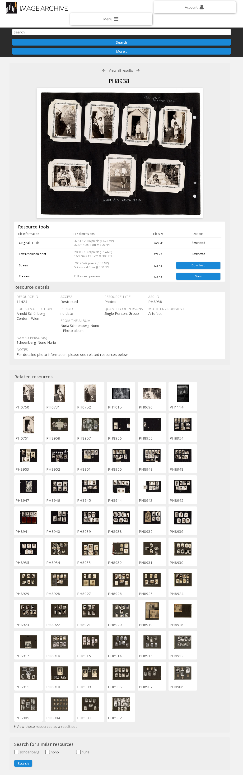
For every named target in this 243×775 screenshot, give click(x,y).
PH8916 (53, 655)
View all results (121, 70)
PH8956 (115, 438)
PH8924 (176, 593)
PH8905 (22, 717)
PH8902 (115, 717)
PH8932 (115, 562)
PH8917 (22, 655)
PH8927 (84, 593)
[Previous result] (103, 70)
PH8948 (176, 469)
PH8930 (176, 562)
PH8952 (53, 469)
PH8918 (176, 624)
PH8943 (146, 500)
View (198, 276)
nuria (85, 752)
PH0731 (53, 407)
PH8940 (53, 531)
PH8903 (84, 717)
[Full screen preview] (120, 153)
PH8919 (146, 624)
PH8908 (115, 686)
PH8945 (84, 500)
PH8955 (146, 438)
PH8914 (115, 655)
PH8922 (53, 624)
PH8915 (84, 655)
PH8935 (22, 562)
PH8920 (115, 624)
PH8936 (176, 531)
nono (54, 752)
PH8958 (53, 438)
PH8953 (22, 469)
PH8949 (146, 469)
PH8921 (84, 624)
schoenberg (29, 752)
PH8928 (53, 593)
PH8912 (176, 655)
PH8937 (146, 531)
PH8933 (84, 562)
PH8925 (146, 593)
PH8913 (146, 655)
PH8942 (176, 500)
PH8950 (115, 469)
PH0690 (146, 407)
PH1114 (176, 407)
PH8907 (146, 686)
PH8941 (22, 531)
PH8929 (22, 593)
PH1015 (115, 407)
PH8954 (176, 438)
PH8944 (115, 500)
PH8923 (22, 624)
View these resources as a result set (46, 726)
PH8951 (84, 469)
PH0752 (84, 407)
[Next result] (138, 70)
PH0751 (22, 438)
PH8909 (84, 686)
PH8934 (53, 562)
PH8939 (84, 531)
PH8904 (53, 717)
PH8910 (53, 686)
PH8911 (22, 686)
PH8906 (176, 686)
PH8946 (53, 500)
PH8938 (115, 531)
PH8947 (22, 500)
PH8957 (84, 438)
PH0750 (22, 407)
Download (199, 265)
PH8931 (146, 562)
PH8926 (115, 593)
